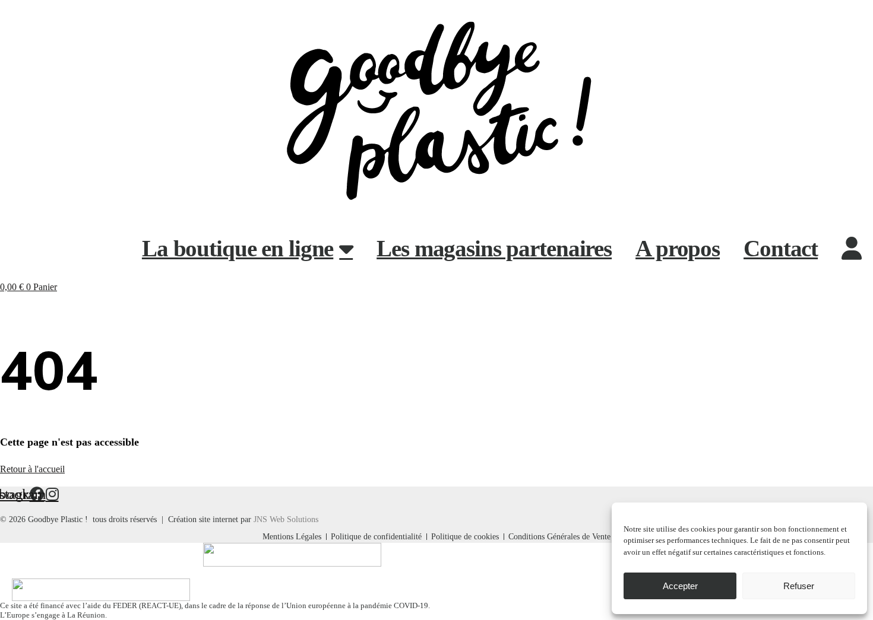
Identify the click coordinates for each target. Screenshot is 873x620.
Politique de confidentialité (376, 536)
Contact (781, 248)
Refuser (798, 586)
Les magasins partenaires (494, 248)
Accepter (680, 586)
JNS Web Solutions (286, 519)
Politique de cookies (465, 536)
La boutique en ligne (237, 248)
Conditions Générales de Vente (559, 536)
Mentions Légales (291, 536)
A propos (677, 248)
